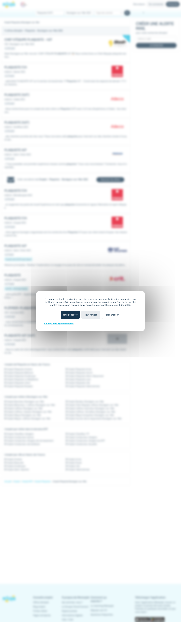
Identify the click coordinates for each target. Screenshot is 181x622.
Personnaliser (112, 314)
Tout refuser (91, 314)
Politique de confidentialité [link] (59, 323)
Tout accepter (70, 314)
